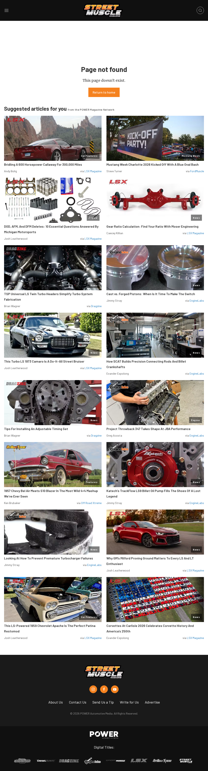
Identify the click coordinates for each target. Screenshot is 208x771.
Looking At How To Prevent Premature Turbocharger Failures (48, 558)
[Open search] (200, 10)
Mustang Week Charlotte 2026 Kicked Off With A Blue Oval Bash (152, 164)
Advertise (152, 702)
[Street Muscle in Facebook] (104, 689)
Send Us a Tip (103, 702)
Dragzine (96, 306)
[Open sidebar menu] (6, 10)
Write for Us (129, 702)
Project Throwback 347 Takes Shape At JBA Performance (148, 429)
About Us (55, 702)
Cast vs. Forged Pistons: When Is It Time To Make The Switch (150, 294)
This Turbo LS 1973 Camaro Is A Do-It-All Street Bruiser (44, 361)
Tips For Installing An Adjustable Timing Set (36, 429)
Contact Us (77, 702)
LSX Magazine (93, 171)
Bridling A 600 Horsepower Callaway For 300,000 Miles (43, 164)
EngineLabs (197, 300)
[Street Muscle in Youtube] (115, 689)
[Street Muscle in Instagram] (93, 689)
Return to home (104, 92)
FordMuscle (197, 171)
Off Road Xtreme (91, 503)
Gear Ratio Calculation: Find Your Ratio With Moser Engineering (152, 226)
